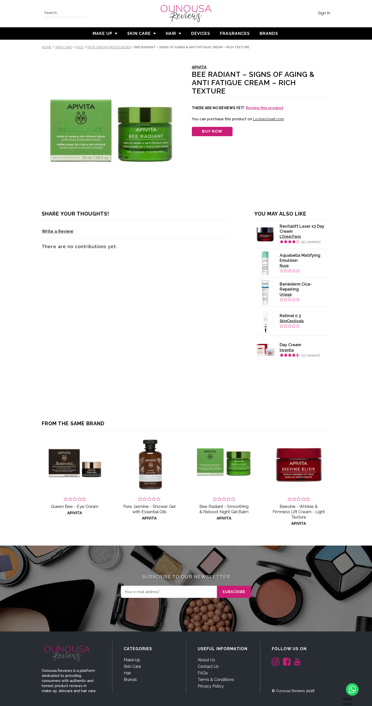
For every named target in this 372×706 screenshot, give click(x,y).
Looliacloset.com (268, 119)
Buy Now (212, 131)
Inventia (287, 350)
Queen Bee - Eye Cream (74, 506)
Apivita (199, 67)
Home (46, 47)
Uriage (286, 294)
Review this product (264, 108)
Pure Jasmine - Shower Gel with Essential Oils (149, 509)
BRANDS (269, 33)
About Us (206, 659)
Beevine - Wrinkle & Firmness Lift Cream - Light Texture (299, 512)
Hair (171, 33)
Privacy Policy (211, 686)
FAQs (203, 673)
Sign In (324, 13)
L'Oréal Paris (290, 236)
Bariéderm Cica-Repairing (296, 287)
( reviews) (311, 242)
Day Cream (290, 344)
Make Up (102, 33)
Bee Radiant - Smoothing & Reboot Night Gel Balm (224, 509)
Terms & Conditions (216, 679)
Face (80, 47)
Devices (200, 33)
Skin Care (139, 33)
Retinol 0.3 (290, 315)
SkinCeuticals (292, 321)
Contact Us (208, 666)
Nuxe (284, 266)
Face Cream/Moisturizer (109, 47)
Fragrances (235, 33)
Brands (130, 679)
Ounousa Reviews (290, 691)
